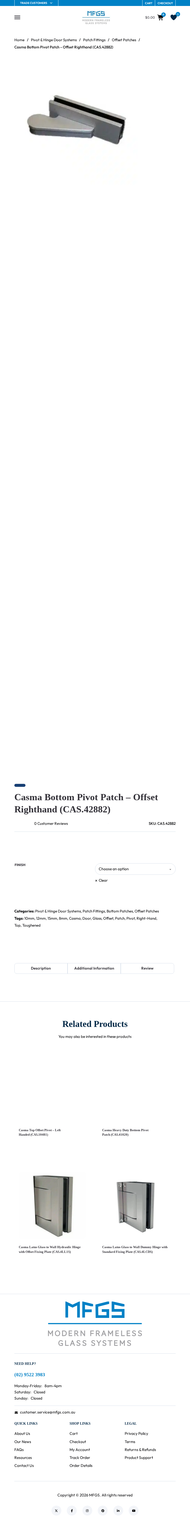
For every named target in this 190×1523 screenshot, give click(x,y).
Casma (75, 918)
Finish (20, 865)
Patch (120, 918)
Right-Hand (146, 918)
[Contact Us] (30, 842)
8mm (63, 918)
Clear (103, 880)
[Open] (17, 17)
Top (17, 925)
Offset (108, 918)
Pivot (130, 918)
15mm (52, 918)
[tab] (41, 968)
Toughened (31, 925)
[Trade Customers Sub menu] (51, 2)
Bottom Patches (120, 911)
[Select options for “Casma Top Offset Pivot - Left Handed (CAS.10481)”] (38, 1107)
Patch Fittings (94, 39)
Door (86, 918)
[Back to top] (172, 1508)
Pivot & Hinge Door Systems (54, 39)
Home (19, 39)
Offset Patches (124, 39)
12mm (41, 918)
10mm (29, 918)
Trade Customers (33, 3)
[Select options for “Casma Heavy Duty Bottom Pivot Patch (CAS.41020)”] (121, 1107)
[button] (131, 68)
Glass (97, 918)
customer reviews (51, 823)
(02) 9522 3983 (29, 1374)
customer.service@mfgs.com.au (47, 1412)
